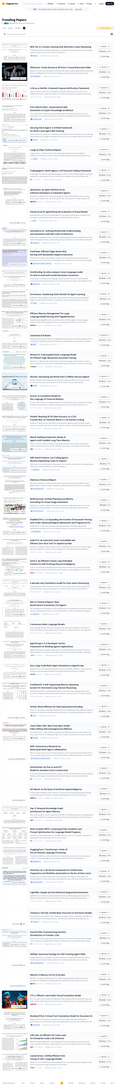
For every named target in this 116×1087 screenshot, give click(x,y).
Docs (82, 3)
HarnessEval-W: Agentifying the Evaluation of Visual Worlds (59, 211)
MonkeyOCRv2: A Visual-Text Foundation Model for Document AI (61, 1015)
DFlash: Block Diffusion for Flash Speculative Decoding (56, 706)
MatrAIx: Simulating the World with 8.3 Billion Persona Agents (60, 376)
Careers (52, 1083)
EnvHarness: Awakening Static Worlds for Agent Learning (57, 294)
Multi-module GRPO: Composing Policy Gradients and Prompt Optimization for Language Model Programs (56, 830)
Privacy (32, 1083)
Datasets (61, 3)
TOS (23, 1083)
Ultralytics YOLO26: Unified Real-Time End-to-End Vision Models (61, 912)
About (42, 1083)
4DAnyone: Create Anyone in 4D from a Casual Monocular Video (60, 67)
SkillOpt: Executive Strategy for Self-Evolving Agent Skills (58, 954)
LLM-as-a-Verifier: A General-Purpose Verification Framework (59, 88)
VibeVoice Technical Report (43, 479)
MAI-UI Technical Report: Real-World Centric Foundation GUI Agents (48, 603)
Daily (4, 28)
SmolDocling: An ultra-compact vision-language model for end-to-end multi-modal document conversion (56, 274)
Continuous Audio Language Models (47, 624)
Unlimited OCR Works (40, 335)
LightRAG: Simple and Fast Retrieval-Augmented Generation (59, 892)
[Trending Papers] (24, 28)
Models (50, 3)
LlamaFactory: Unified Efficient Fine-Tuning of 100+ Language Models (48, 1057)
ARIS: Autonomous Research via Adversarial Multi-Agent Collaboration (48, 748)
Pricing (89, 3)
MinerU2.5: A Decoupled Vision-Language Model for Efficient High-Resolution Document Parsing (53, 356)
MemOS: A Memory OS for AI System (47, 974)
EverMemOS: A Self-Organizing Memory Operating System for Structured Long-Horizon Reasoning (54, 686)
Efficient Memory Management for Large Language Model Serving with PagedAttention (52, 315)
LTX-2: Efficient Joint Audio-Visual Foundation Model (55, 995)
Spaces (72, 3)
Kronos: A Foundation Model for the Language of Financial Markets (47, 397)
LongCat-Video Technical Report (45, 149)
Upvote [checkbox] (106, 46)
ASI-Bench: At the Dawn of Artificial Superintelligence (56, 789)
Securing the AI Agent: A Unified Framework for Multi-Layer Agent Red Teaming (51, 129)
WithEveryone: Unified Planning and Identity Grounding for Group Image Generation (51, 500)
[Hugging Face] (61, 1083)
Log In (101, 3)
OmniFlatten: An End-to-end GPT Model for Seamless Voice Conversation (49, 769)
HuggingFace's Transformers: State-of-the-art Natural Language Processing (49, 851)
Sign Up (110, 3)
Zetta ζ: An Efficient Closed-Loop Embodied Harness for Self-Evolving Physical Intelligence (52, 562)
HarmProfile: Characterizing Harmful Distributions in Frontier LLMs (48, 934)
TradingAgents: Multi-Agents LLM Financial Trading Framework (60, 170)
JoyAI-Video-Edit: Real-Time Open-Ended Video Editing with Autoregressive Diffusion (51, 727)
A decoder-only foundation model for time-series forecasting (59, 583)
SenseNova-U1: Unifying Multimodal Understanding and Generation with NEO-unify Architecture (55, 232)
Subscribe (78, 9)
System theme (10, 1083)
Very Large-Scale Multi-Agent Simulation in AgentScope (57, 665)
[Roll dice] (111, 34)
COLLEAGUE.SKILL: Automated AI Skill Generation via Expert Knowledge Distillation (51, 109)
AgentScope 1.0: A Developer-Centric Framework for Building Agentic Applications (51, 645)
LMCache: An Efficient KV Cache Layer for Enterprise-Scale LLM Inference (48, 1037)
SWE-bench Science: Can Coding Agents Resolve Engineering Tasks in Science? (49, 459)
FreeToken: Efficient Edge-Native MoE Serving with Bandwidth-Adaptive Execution (51, 253)
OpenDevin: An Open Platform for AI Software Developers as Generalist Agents (50, 191)
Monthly (18, 28)
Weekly (10, 28)
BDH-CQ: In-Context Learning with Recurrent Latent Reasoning (60, 46)
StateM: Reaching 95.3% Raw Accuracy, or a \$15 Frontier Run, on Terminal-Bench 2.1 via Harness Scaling (57, 418)
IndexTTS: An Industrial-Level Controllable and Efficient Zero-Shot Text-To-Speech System (52, 542)
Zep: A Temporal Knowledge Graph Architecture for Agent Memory (46, 810)
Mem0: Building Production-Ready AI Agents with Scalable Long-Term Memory (50, 439)
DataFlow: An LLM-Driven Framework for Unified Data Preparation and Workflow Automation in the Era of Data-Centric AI (61, 872)
